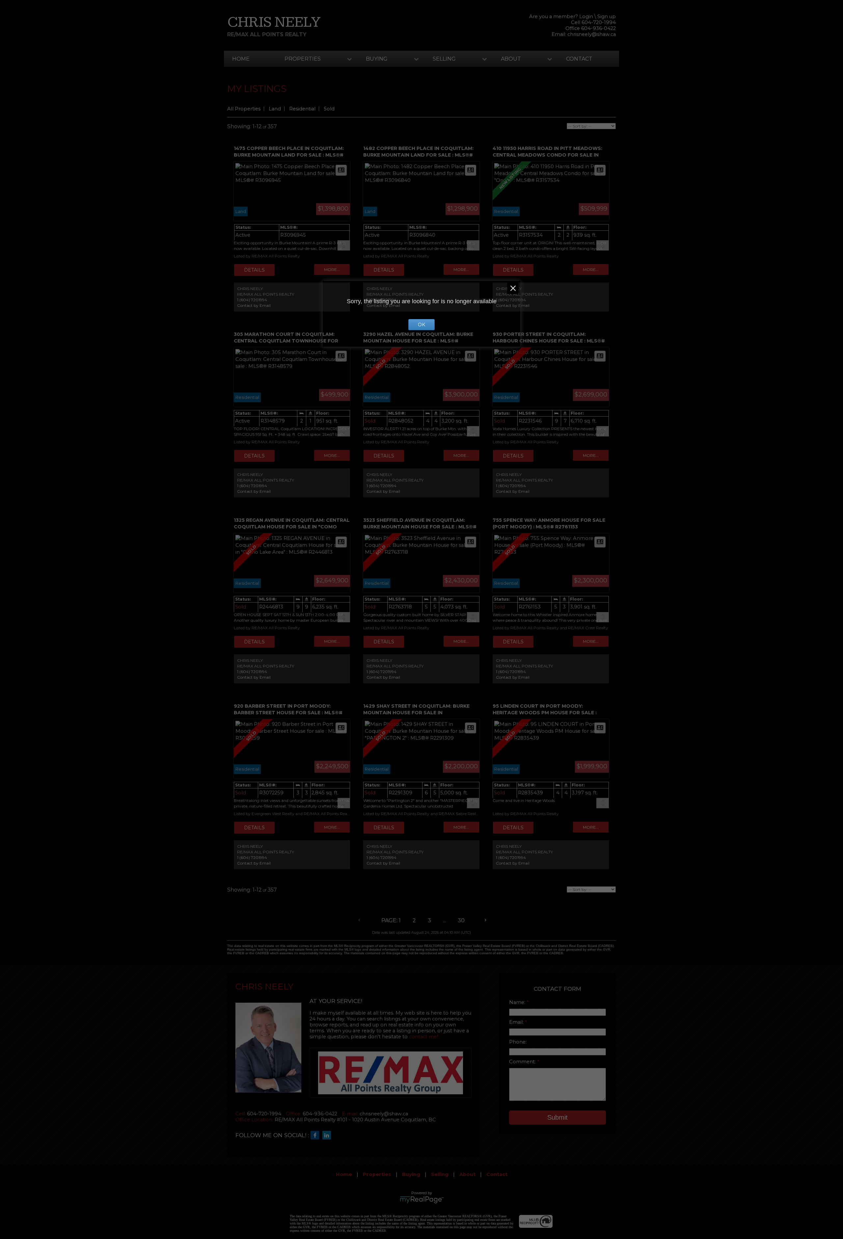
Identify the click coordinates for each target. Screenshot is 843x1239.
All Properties (243, 109)
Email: (517, 1022)
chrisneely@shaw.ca (591, 34)
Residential (302, 109)
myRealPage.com (421, 1199)
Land (275, 109)
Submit (557, 1117)
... (444, 920)
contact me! (423, 1037)
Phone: (518, 1042)
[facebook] (316, 1135)
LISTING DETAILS (254, 270)
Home (241, 59)
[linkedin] (328, 1135)
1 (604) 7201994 (252, 299)
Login (586, 16)
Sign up (606, 16)
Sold (329, 109)
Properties (303, 59)
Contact (579, 59)
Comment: (523, 1062)
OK (421, 325)
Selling (444, 59)
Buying (377, 59)
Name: (518, 1002)
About (511, 59)
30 (461, 920)
